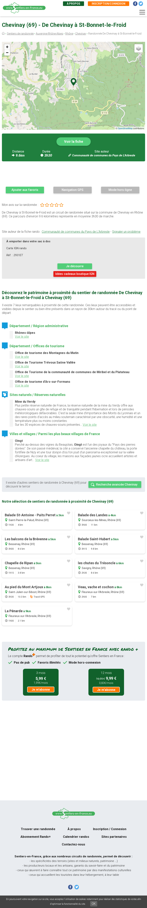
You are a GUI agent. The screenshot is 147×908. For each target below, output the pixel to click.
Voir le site (22, 336)
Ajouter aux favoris (24, 190)
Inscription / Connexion (109, 829)
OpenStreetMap (125, 128)
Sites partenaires (114, 837)
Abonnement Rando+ (35, 837)
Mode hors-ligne (120, 190)
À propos (73, 3)
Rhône (69, 33)
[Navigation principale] (142, 12)
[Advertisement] (73, 173)
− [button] (7, 52)
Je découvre (74, 266)
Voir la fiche (73, 141)
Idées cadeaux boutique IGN (74, 274)
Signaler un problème (126, 231)
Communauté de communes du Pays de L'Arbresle (103, 155)
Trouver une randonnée (38, 829)
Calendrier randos (76, 837)
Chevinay (80, 33)
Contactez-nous (73, 844)
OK (94, 904)
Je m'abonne (41, 689)
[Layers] (138, 48)
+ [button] (7, 47)
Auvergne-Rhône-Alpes (49, 33)
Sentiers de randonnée (20, 33)
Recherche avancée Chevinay (116, 484)
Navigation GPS (72, 190)
